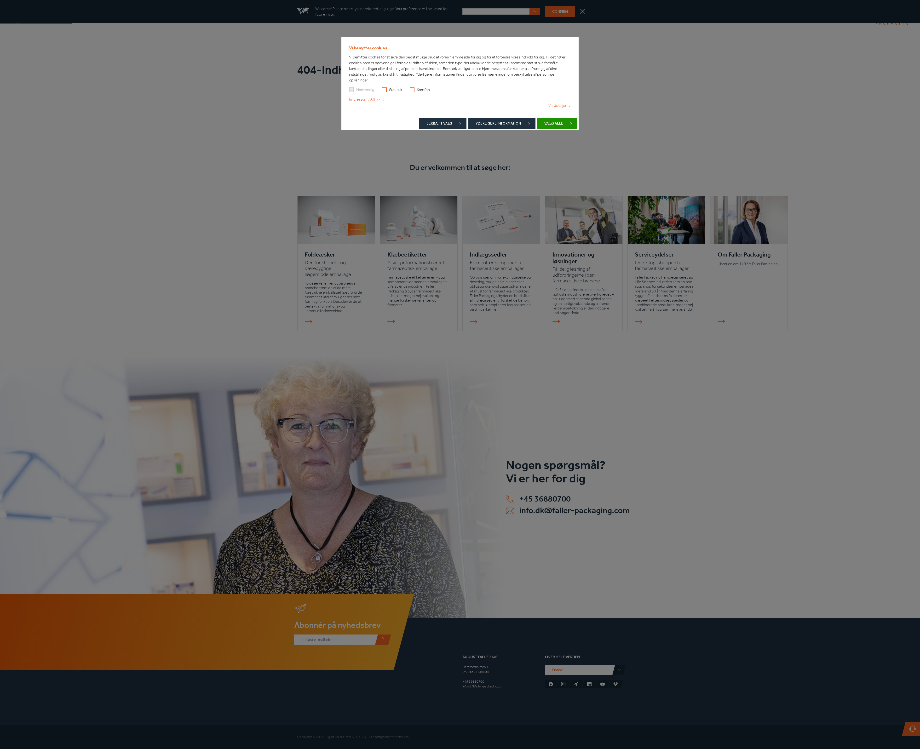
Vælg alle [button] (553, 123)
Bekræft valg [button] (439, 123)
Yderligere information (498, 123)
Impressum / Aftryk (364, 99)
